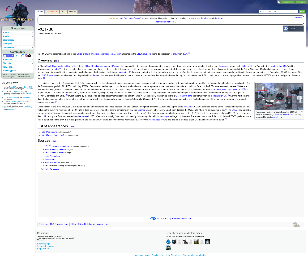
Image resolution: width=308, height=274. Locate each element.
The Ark (11, 109)
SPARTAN (28, 89)
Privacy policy (189, 255)
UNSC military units (59, 224)
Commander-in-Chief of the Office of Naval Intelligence (77, 66)
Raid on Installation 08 (284, 114)
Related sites (9, 67)
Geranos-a (83, 116)
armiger (165, 116)
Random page (23, 74)
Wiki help (7, 63)
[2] (44, 78)
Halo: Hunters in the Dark (52, 135)
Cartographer (16, 108)
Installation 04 (219, 96)
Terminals (205, 18)
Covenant (15, 91)
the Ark (176, 54)
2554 (185, 54)
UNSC (144, 54)
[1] (189, 53)
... (32, 56)
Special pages (8, 77)
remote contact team (112, 54)
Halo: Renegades (52, 169)
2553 (48, 66)
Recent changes (9, 74)
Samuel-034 (28, 87)
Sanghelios (13, 97)
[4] (228, 95)
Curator (189, 107)
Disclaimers (176, 255)
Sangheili (26, 97)
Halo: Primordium (49, 132)
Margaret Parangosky (113, 66)
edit (56, 61)
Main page (139, 255)
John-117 (12, 87)
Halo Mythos (50, 159)
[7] (44, 116)
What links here (24, 77)
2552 (285, 66)
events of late (276, 66)
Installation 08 (124, 72)
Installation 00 (245, 66)
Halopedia (7, 59)
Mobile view (201, 255)
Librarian (141, 110)
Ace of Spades (156, 120)
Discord (10, 56)
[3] (244, 89)
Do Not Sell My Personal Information (174, 218)
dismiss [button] (298, 17)
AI (185, 107)
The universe (8, 47)
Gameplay (7, 44)
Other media (8, 40)
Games (6, 32)
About (147, 255)
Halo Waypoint (9, 71)
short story (218, 18)
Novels (6, 36)
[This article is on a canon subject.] (293, 28)
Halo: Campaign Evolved (130, 18)
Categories (43, 224)
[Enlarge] (302, 112)
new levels (195, 18)
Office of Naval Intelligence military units (89, 224)
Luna (95, 75)
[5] (56, 101)
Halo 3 (29, 108)
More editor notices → (166, 22)
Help (168, 255)
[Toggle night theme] (279, 2)
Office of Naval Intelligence (89, 54)
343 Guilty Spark (184, 96)
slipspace (222, 66)
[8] (226, 119)
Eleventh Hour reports (61, 146)
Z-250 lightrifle (17, 102)
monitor (274, 117)
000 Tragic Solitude (231, 89)
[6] (226, 109)
